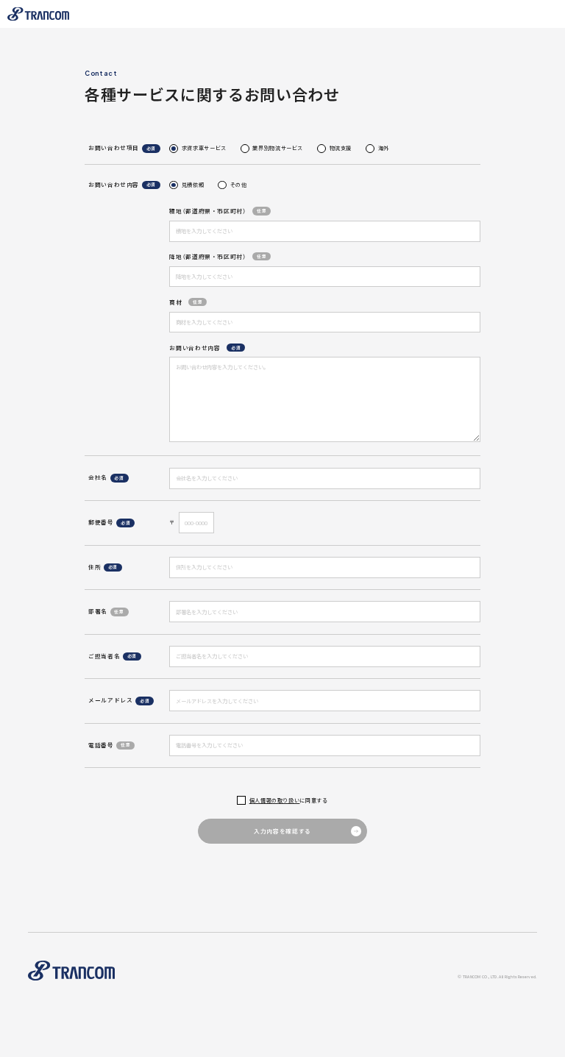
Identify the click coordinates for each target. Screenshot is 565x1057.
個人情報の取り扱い (274, 800)
